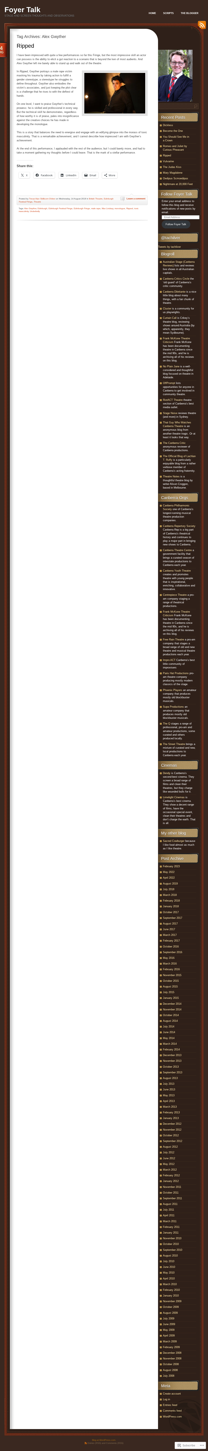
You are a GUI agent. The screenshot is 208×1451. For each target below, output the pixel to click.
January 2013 (171, 1118)
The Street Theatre (174, 744)
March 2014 (170, 1043)
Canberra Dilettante (174, 291)
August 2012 (170, 1146)
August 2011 (170, 1204)
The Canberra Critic (174, 442)
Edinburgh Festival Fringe (61, 208)
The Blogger (189, 13)
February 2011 (171, 1226)
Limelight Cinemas (174, 797)
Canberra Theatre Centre (177, 550)
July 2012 (168, 1152)
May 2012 (168, 1164)
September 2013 (172, 1072)
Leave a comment (136, 198)
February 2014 (171, 1049)
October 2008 (171, 1364)
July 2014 (168, 1026)
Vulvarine (168, 161)
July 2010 (168, 1261)
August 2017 (170, 923)
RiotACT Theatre (173, 399)
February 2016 (171, 969)
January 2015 (171, 997)
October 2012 (171, 1135)
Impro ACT (169, 660)
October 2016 (171, 946)
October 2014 (171, 1015)
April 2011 (168, 1215)
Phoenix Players (172, 690)
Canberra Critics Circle (176, 278)
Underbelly (35, 211)
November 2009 (172, 1301)
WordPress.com (172, 1416)
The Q (166, 723)
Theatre (37, 202)
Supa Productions (173, 706)
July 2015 (168, 992)
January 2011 (171, 1232)
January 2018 (171, 906)
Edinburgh (42, 208)
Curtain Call (170, 317)
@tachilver (170, 238)
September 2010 (172, 1249)
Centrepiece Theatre (175, 594)
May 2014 (168, 1038)
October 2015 (171, 980)
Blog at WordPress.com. (104, 1440)
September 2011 (172, 1198)
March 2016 (170, 963)
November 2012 (172, 1129)
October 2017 (171, 912)
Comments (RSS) (115, 1443)
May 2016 (168, 957)
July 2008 (168, 1375)
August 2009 (170, 1312)
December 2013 (172, 1055)
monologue (120, 208)
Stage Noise (170, 413)
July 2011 (168, 1209)
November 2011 (172, 1186)
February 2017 (171, 940)
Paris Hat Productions (176, 673)
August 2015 (170, 986)
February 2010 (171, 1289)
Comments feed (172, 1410)
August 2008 (170, 1370)
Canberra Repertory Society (179, 526)
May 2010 (168, 1272)
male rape (96, 208)
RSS (201, 26)
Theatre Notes (171, 476)
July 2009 (168, 1318)
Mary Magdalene (172, 172)
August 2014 (170, 1020)
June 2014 (169, 1032)
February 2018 (171, 900)
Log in (166, 1399)
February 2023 (171, 866)
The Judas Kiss (172, 167)
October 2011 (171, 1192)
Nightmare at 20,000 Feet (178, 184)
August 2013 (170, 1078)
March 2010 (170, 1284)
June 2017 (169, 929)
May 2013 (168, 1095)
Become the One (173, 130)
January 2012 (171, 1181)
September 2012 (172, 1141)
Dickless (168, 125)
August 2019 (170, 883)
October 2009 (171, 1306)
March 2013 (170, 1106)
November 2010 (172, 1238)
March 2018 (170, 894)
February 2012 (171, 1175)
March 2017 (170, 934)
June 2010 (169, 1266)
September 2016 (172, 952)
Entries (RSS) (94, 1443)
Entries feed (170, 1405)
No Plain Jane (171, 366)
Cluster (167, 308)
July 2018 (168, 889)
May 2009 (168, 1329)
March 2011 (170, 1221)
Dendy (166, 773)
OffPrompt (169, 383)
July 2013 (168, 1083)
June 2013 (169, 1089)
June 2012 (169, 1158)
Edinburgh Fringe (82, 208)
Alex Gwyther (30, 208)
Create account (172, 1393)
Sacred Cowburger (173, 840)
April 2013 (169, 1101)
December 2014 (172, 1003)
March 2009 (170, 1341)
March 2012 (170, 1169)
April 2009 (169, 1335)
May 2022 (168, 872)
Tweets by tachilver (169, 246)
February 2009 (171, 1347)
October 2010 (171, 1244)
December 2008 (172, 1352)
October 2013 (171, 1066)
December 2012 (172, 1123)
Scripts (168, 13)
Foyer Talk (22, 9)
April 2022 (169, 877)
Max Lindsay (107, 208)
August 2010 (170, 1255)
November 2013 (172, 1060)
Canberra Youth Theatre (177, 570)
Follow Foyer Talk (176, 194)
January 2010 (171, 1295)
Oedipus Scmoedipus (175, 178)
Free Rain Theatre (173, 639)
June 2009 (169, 1324)
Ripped (25, 46)
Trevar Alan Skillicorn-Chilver (42, 199)
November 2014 (172, 1009)
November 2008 (172, 1358)
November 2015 (172, 975)
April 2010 (169, 1278)
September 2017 (172, 917)
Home (152, 13)
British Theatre (96, 199)
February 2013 (171, 1112)
